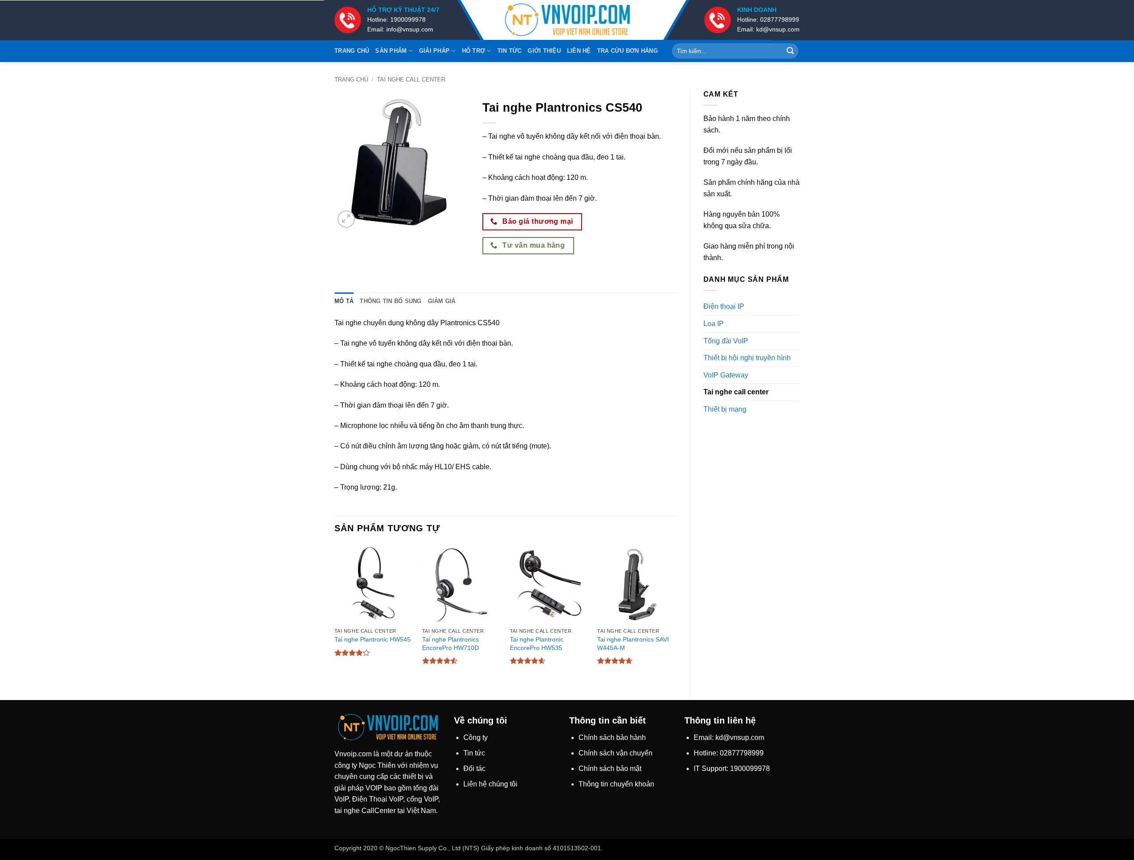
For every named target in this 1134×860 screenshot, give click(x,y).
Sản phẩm (391, 50)
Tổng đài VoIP (725, 341)
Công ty (475, 737)
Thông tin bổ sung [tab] (390, 301)
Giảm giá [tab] (442, 301)
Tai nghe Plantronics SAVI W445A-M (633, 643)
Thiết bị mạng (724, 409)
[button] (346, 219)
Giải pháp (434, 50)
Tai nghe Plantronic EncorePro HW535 (536, 643)
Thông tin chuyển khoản (616, 784)
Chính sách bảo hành (612, 737)
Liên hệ (579, 50)
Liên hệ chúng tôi (490, 784)
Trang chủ (351, 50)
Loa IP (713, 323)
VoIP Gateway (725, 375)
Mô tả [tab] (343, 301)
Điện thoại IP (723, 306)
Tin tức (509, 50)
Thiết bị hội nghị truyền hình (747, 358)
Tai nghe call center (411, 79)
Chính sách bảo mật (610, 768)
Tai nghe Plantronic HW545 (372, 639)
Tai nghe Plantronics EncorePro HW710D (450, 643)
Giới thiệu (544, 50)
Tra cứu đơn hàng (627, 50)
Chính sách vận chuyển (615, 753)
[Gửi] (790, 50)
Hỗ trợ (473, 50)
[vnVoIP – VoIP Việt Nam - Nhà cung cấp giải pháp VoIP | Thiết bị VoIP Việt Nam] (567, 20)
